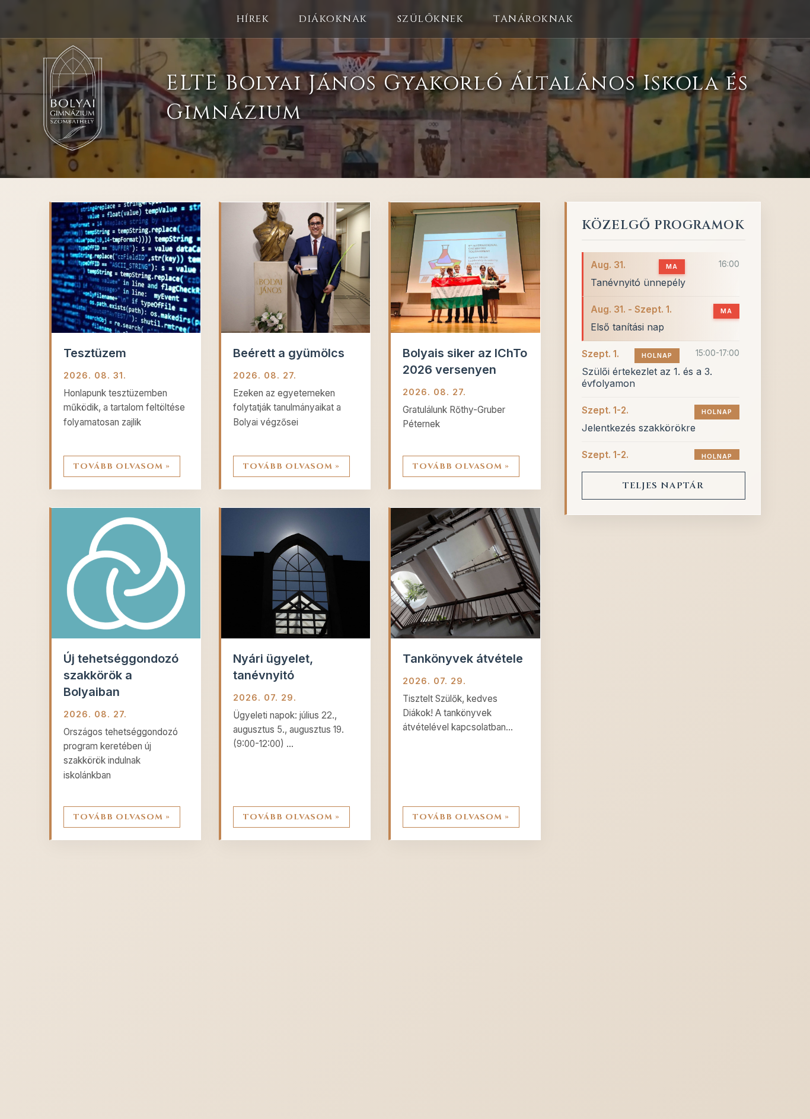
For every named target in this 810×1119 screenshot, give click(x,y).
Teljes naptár (663, 485)
